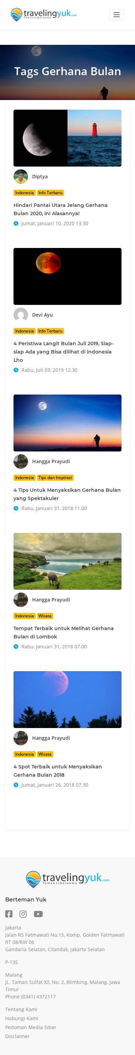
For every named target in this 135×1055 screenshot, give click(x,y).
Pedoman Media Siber (30, 1027)
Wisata (45, 616)
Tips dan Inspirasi (55, 477)
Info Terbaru (50, 193)
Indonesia (24, 193)
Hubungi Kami (21, 1018)
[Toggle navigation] (116, 15)
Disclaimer (17, 1036)
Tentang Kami (21, 1009)
